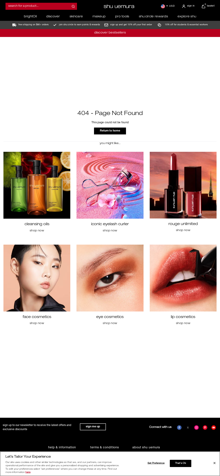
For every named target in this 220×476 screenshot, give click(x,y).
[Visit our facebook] (179, 427)
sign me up (93, 426)
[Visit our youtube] (213, 427)
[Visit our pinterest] (205, 427)
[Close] (214, 463)
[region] (110, 463)
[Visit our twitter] (188, 427)
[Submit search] (73, 6)
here (27, 472)
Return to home (110, 131)
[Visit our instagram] (196, 427)
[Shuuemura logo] (119, 6)
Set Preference (156, 463)
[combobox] (41, 6)
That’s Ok (180, 463)
